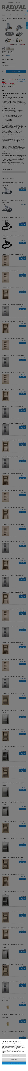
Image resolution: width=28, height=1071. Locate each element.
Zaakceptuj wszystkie (14, 1063)
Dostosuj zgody (14, 1059)
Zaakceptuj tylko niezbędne (14, 1055)
